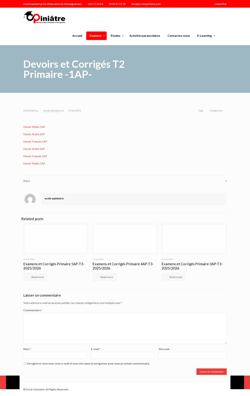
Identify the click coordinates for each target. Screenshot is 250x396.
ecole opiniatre (52, 110)
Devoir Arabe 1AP (34, 134)
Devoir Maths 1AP (34, 126)
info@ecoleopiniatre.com (146, 3)
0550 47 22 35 (117, 3)
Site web (164, 349)
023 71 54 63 (95, 3)
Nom (27, 349)
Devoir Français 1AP (35, 141)
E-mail (96, 349)
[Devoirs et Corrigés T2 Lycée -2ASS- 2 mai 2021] (10, 382)
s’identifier (220, 3)
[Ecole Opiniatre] (44, 17)
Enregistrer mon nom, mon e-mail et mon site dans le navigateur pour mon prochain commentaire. (88, 363)
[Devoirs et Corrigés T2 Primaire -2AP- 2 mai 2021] (240, 382)
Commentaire (33, 310)
